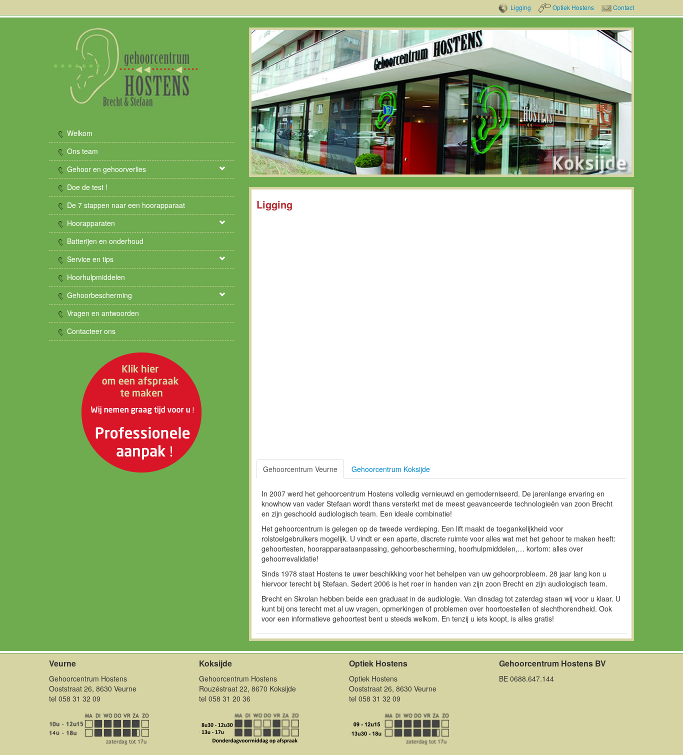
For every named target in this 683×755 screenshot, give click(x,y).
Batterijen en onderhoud (104, 241)
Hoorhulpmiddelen (95, 277)
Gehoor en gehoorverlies (105, 169)
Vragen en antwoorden (102, 313)
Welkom (78, 133)
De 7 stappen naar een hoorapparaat (125, 205)
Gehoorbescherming (98, 295)
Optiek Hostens (573, 7)
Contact (623, 7)
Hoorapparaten (90, 223)
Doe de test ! (86, 187)
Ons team (81, 151)
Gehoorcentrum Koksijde (391, 469)
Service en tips (89, 259)
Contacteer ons (90, 331)
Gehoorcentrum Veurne (300, 469)
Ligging (520, 7)
